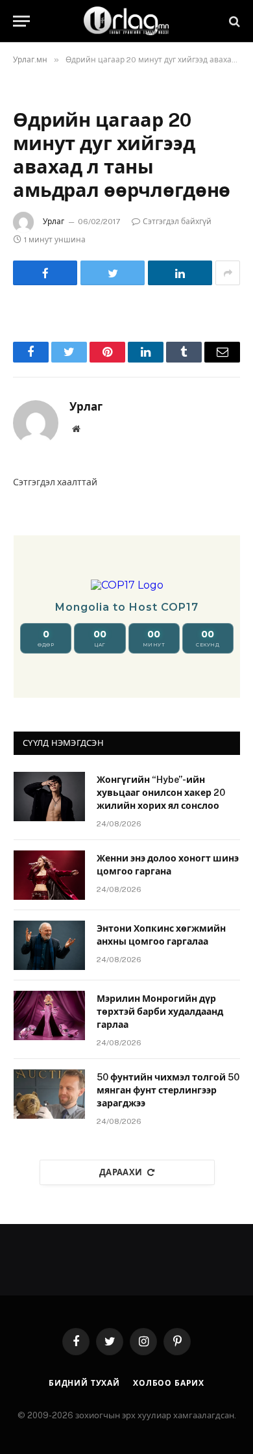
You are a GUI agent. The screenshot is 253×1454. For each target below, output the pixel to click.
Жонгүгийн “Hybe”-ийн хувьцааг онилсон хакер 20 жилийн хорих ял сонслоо (161, 792)
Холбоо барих (168, 1383)
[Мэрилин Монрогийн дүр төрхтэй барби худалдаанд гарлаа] (49, 1015)
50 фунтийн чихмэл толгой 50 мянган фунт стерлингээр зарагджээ (168, 1090)
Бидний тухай (84, 1383)
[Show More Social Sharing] (227, 273)
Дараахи (121, 1172)
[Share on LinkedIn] (180, 273)
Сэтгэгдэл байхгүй (177, 221)
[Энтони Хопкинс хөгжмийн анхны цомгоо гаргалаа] (49, 945)
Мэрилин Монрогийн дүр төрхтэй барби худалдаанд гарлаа (160, 1011)
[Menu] (21, 21)
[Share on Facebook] (45, 273)
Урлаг (53, 221)
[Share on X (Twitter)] (112, 273)
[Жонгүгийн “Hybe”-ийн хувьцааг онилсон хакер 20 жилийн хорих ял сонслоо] (49, 796)
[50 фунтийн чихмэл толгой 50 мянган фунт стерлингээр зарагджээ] (49, 1094)
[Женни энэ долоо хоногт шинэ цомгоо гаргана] (49, 875)
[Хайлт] (233, 21)
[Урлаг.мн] (126, 21)
